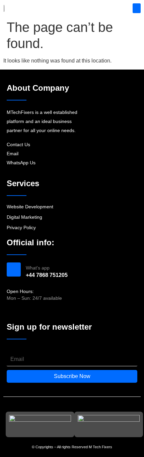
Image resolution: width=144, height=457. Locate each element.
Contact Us (18, 144)
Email (12, 153)
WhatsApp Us (21, 162)
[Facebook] (10, 312)
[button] (137, 8)
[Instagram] (22, 312)
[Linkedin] (34, 312)
